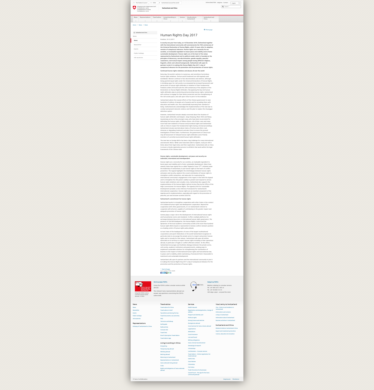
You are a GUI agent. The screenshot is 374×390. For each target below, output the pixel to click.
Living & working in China (169, 18)
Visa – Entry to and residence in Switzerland (225, 308)
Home (134, 25)
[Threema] (167, 273)
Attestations (191, 331)
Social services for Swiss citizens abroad (199, 326)
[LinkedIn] (165, 273)
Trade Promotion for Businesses (197, 370)
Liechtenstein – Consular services (197, 351)
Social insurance (193, 334)
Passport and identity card (195, 315)
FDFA (154, 3)
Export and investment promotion (226, 331)
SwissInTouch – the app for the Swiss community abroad (198, 373)
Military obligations (194, 340)
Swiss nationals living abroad (168, 363)
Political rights (192, 317)
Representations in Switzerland (169, 360)
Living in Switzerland (222, 315)
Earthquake (163, 324)
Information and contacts (223, 312)
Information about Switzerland (225, 317)
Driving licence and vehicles (196, 320)
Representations (145, 17)
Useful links (191, 359)
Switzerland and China (209, 18)
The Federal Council (141, 3)
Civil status (191, 367)
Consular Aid (164, 330)
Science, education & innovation (225, 334)
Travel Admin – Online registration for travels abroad (199, 355)
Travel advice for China (167, 307)
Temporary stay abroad (167, 349)
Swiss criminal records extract (196, 343)
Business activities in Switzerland (225, 320)
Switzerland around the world (170, 3)
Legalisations (192, 329)
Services (182, 17)
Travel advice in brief (166, 310)
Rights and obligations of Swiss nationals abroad (172, 369)
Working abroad (165, 351)
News (136, 17)
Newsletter (136, 310)
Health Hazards (192, 307)
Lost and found (192, 337)
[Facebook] (161, 273)
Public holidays (137, 316)
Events (134, 313)
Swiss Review (192, 361)
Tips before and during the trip (169, 313)
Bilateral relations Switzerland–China (227, 328)
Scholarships (191, 348)
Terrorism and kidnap (166, 321)
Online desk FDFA (160, 282)
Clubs (162, 365)
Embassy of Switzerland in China (142, 326)
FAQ (161, 318)
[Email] (170, 273)
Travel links (163, 332)
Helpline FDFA (212, 282)
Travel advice (157, 17)
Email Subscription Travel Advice (169, 335)
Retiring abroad (165, 354)
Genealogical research (194, 345)
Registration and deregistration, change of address (200, 311)
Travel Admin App (165, 338)
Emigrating (163, 346)
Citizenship (191, 364)
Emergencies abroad (194, 323)
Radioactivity (164, 327)
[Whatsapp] (169, 273)
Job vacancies (137, 318)
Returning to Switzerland (167, 357)
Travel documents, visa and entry (169, 316)
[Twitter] (163, 273)
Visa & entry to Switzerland (191, 18)
